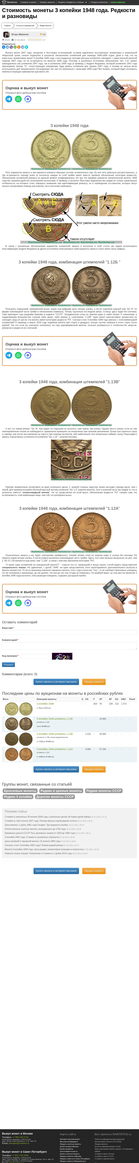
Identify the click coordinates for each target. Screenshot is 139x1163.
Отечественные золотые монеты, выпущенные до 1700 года (35, 829)
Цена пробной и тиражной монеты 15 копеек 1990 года (32, 841)
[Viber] (11, 47)
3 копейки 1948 (45, 703)
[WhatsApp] (15, 47)
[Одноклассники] (18, 47)
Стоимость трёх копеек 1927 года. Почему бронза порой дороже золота (41, 821)
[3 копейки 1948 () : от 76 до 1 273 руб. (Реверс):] (26, 709)
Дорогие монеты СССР (55, 797)
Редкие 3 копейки (18, 797)
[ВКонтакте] (3, 47)
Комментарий (9, 640)
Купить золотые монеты (70, 1154)
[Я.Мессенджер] (26, 47)
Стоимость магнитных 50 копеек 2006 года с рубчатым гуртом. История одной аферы (48, 817)
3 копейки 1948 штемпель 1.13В (55, 734)
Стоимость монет (28, 2)
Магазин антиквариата (69, 1142)
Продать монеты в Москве (70, 1156)
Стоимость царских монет (105, 1159)
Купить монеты (118, 2)
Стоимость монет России (104, 1154)
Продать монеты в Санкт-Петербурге (75, 1159)
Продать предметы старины (71, 2)
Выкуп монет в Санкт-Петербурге (24, 1151)
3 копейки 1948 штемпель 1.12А (55, 749)
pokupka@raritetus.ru (19, 1143)
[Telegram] (7, 47)
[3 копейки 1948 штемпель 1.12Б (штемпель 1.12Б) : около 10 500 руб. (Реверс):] (26, 724)
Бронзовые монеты (20, 791)
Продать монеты (47, 2)
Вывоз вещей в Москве (69, 1147)
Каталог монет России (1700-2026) (108, 1142)
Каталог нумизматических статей (107, 1147)
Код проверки (9, 656)
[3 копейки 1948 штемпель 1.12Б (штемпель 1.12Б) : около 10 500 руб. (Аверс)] (11, 724)
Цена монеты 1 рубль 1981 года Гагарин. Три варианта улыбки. (36, 825)
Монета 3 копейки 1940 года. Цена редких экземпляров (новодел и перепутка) (44, 849)
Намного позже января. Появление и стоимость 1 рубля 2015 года (38, 853)
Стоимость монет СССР (104, 1156)
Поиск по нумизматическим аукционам (109, 1139)
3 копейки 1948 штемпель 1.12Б (55, 718)
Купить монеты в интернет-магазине (56, 681)
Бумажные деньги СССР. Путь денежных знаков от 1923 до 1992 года (40, 833)
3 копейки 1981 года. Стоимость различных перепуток (32, 837)
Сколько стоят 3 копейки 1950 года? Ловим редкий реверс (34, 845)
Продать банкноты (99, 2)
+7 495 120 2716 (20, 1137)
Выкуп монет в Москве (17, 1133)
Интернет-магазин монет (70, 1139)
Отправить (8, 665)
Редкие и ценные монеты (61, 791)
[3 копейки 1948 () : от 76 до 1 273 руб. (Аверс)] (11, 709)
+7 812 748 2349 (20, 1155)
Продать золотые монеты (70, 1144)
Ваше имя (7, 628)
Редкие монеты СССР (103, 791)
